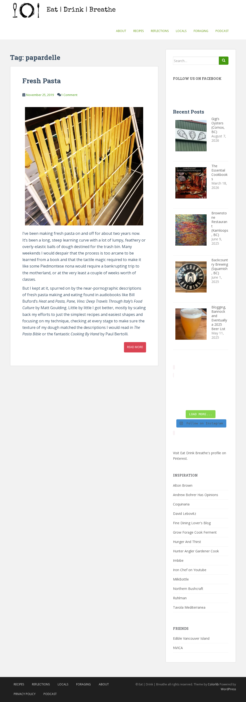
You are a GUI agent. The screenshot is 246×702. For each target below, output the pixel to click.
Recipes (138, 31)
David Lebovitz (184, 513)
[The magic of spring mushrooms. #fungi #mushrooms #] (208, 393)
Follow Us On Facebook (197, 78)
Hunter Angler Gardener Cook (196, 551)
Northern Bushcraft (188, 588)
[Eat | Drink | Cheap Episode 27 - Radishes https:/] (179, 384)
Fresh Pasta (41, 80)
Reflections (160, 31)
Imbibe (178, 560)
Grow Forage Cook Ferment (195, 532)
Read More (135, 347)
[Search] (223, 61)
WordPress (228, 689)
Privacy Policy (25, 694)
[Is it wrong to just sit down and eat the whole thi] (179, 393)
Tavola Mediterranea (189, 607)
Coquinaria (181, 504)
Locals (181, 31)
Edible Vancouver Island (191, 638)
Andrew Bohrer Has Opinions (195, 494)
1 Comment (69, 95)
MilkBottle (181, 579)
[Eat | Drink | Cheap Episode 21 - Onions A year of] (193, 402)
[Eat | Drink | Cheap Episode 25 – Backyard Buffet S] (222, 384)
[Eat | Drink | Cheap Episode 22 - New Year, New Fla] (179, 402)
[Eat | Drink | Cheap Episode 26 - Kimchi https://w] (208, 384)
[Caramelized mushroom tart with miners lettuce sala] (193, 384)
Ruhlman (180, 598)
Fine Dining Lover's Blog (192, 523)
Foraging (201, 31)
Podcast (222, 31)
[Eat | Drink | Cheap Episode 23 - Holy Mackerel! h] (222, 393)
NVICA (178, 647)
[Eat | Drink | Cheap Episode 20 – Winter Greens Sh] (222, 402)
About (121, 31)
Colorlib (213, 684)
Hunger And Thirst (187, 541)
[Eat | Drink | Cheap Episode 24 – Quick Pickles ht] (193, 393)
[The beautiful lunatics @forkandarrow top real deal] (208, 402)
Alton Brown (182, 485)
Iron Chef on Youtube (189, 570)
